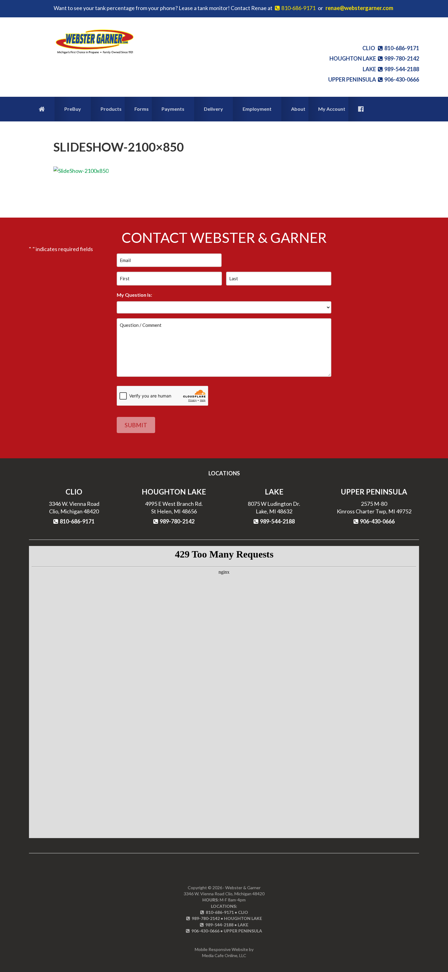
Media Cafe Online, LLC (224, 955)
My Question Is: (136, 295)
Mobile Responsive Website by (224, 949)
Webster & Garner (94, 42)
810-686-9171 (297, 8)
